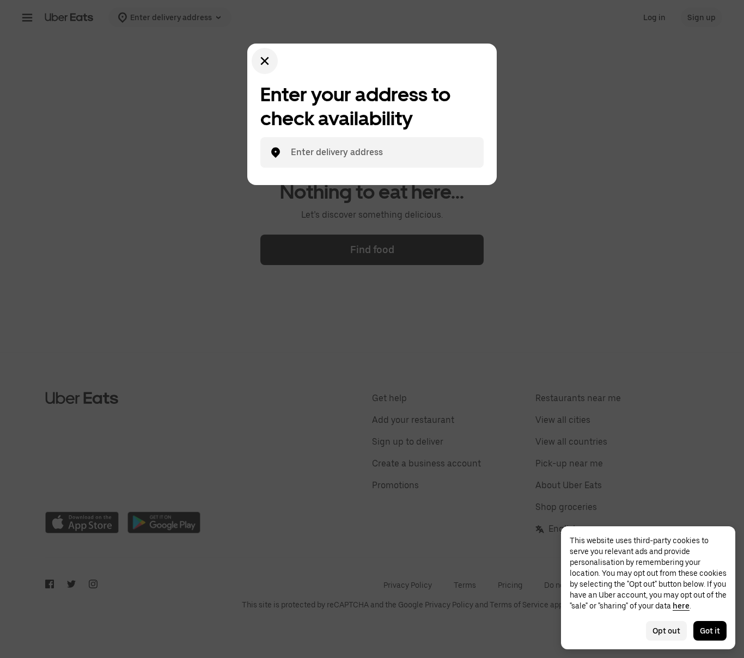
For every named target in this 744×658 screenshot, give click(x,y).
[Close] (265, 61)
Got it (710, 630)
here (681, 605)
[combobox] (381, 152)
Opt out (666, 630)
